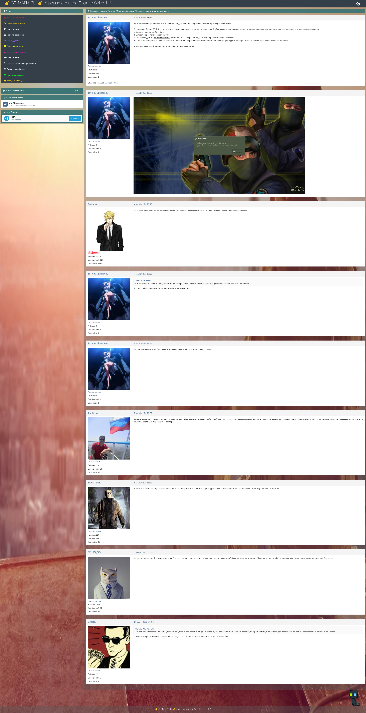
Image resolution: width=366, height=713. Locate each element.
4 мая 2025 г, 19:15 (143, 204)
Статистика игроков (15, 23)
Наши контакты (13, 58)
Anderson (93, 204)
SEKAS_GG (94, 552)
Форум (112, 11)
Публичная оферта (15, 69)
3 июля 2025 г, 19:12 (143, 552)
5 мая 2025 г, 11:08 (143, 483)
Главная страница (98, 11)
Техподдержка (13, 40)
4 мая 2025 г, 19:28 (143, 274)
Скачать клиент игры (16, 52)
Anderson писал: (143, 281)
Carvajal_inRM (111, 83)
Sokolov (92, 621)
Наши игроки (12, 29)
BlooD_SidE (94, 482)
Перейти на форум (15, 75)
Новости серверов (15, 35)
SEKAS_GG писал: (144, 629)
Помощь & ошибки (125, 11)
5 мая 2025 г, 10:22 (143, 413)
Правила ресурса (14, 46)
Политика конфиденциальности (21, 63)
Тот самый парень (98, 17)
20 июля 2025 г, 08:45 (144, 622)
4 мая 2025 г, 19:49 (143, 343)
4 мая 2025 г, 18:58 (143, 93)
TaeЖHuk (93, 413)
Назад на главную (15, 80)
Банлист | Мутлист (15, 17)
